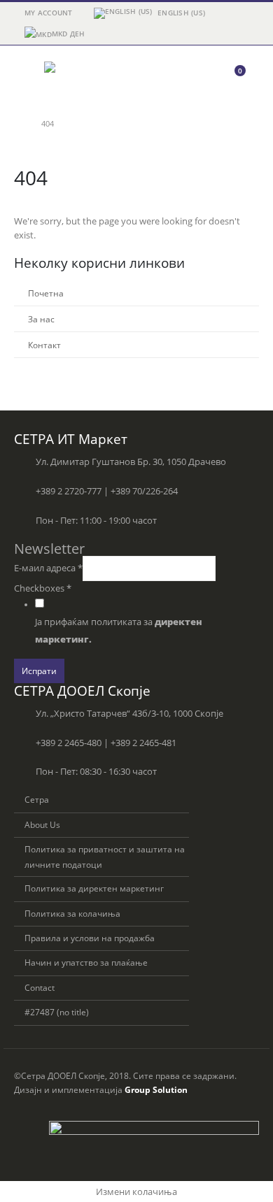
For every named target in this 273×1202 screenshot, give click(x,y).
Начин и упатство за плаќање (86, 962)
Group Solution (156, 1089)
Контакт (44, 344)
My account (48, 12)
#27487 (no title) (56, 1011)
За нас (41, 318)
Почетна (46, 293)
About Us (42, 824)
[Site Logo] (82, 77)
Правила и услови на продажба (89, 937)
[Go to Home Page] (18, 124)
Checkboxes (42, 588)
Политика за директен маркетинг (94, 888)
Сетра (36, 799)
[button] (26, 77)
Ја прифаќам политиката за (118, 630)
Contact (39, 987)
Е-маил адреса (48, 568)
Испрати (39, 670)
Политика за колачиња (72, 913)
